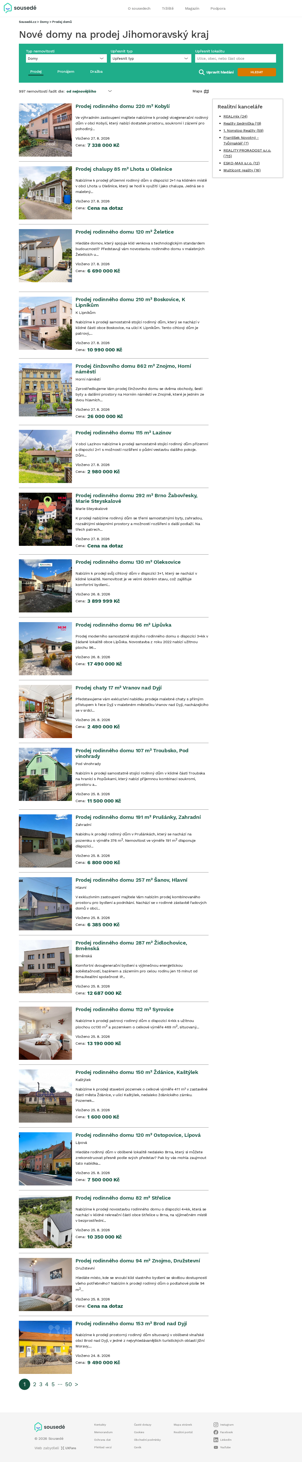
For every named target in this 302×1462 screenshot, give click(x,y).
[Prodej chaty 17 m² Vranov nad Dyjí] (45, 711)
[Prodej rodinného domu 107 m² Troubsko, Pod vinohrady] (45, 774)
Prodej (36, 71)
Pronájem (65, 71)
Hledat (257, 72)
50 (68, 1384)
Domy (44, 22)
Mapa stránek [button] (183, 1424)
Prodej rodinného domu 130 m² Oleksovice (128, 562)
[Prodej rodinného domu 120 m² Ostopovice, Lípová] (45, 1158)
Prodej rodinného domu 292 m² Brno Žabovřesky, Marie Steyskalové (136, 498)
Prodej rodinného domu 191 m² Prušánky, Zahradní (138, 817)
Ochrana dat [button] (102, 1439)
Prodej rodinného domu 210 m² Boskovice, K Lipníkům (130, 302)
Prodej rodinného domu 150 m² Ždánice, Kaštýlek (137, 1072)
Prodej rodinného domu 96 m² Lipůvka (123, 625)
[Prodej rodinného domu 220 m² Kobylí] (45, 130)
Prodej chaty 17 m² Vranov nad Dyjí (119, 688)
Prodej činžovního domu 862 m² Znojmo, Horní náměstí (133, 369)
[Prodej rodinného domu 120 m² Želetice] (45, 255)
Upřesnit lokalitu (209, 51)
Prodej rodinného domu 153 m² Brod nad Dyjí (131, 1323)
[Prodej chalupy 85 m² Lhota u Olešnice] (45, 192)
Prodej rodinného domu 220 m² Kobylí (122, 106)
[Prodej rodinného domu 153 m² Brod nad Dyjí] (45, 1347)
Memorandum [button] (103, 1432)
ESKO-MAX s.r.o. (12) (241, 163)
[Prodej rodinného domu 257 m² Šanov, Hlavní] (45, 903)
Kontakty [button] (100, 1424)
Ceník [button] (137, 1447)
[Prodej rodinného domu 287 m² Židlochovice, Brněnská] (45, 966)
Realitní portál (183, 1432)
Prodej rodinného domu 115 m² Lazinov (123, 433)
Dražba (96, 71)
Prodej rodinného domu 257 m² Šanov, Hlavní (131, 880)
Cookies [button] (139, 1432)
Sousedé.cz (27, 22)
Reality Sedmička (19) (242, 123)
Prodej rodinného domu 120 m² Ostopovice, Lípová (138, 1135)
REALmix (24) (235, 116)
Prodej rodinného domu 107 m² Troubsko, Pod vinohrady (132, 753)
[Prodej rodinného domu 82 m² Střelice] (45, 1221)
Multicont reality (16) (242, 170)
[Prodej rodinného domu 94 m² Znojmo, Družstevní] (45, 1284)
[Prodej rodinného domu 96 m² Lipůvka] (45, 648)
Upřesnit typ (122, 51)
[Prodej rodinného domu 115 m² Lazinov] (45, 456)
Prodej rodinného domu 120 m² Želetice (125, 232)
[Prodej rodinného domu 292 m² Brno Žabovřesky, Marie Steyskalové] (45, 519)
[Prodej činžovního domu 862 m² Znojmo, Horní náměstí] (45, 389)
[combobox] (235, 58)
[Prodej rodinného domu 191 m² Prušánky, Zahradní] (45, 841)
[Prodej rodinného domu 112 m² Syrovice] (45, 1033)
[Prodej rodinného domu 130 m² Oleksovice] (45, 585)
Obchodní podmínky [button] (147, 1439)
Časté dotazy (142, 1424)
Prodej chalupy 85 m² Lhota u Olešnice (124, 169)
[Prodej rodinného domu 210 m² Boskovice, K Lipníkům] (45, 323)
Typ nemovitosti (40, 51)
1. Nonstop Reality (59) (243, 130)
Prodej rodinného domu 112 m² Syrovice (125, 1009)
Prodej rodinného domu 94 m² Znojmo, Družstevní (138, 1261)
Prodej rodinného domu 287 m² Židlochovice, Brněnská (131, 945)
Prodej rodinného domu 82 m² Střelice (123, 1198)
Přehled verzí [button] (103, 1447)
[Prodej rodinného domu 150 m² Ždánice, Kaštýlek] (45, 1096)
